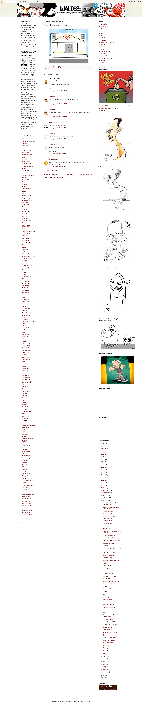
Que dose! (106, 635)
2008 (103, 675)
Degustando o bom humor (110, 584)
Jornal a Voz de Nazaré (110, 538)
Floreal (24, 306)
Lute (23, 384)
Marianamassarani (28, 389)
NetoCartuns (26, 407)
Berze (24, 191)
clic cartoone (26, 267)
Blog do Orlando (27, 200)
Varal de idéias (26, 496)
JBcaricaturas (26, 343)
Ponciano (25, 436)
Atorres (24, 177)
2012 (103, 480)
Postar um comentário (53, 170)
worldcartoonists (27, 514)
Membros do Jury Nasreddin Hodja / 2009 (111, 615)
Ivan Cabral (25, 336)
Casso (103, 38)
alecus (24, 157)
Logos (24, 373)
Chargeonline (26, 254)
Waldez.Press (26, 501)
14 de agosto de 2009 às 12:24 (58, 91)
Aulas (104, 653)
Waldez (51, 123)
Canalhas (105, 546)
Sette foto (25, 464)
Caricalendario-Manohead (27, 225)
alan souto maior (27, 155)
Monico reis (25, 405)
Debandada (106, 528)
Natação (105, 650)
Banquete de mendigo (109, 552)
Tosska (24, 483)
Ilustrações (104, 24)
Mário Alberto (26, 391)
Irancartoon (25, 334)
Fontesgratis (26, 308)
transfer (103, 60)
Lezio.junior (25, 370)
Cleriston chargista (28, 265)
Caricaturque (26, 233)
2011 (103, 483)
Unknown (52, 160)
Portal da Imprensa (28, 439)
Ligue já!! (105, 586)
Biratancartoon (26, 195)
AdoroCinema (26, 150)
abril (104, 664)
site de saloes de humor (108, 42)
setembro (106, 498)
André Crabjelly (27, 164)
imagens (103, 33)
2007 (103, 678)
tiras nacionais (26, 480)
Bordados (25, 209)
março (105, 667)
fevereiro (105, 669)
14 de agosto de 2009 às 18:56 (58, 154)
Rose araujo (26, 445)
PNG (23, 432)
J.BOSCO (52, 97)
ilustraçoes (25, 330)
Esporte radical (107, 514)
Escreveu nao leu (108, 573)
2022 (103, 454)
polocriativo (25, 434)
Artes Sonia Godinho (28, 173)
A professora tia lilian (28, 141)
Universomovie (26, 492)
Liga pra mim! (107, 578)
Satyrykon (25, 460)
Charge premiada (108, 526)
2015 (103, 472)
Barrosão (25, 186)
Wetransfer (25, 508)
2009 (103, 488)
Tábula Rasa (26, 474)
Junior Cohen (26, 357)
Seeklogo (25, 462)
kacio (23, 361)
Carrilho (24, 236)
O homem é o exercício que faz (112, 560)
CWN (102, 63)
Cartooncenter (26, 242)
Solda (24, 471)
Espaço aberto (26, 283)
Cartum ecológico (108, 619)
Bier (23, 193)
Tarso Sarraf (104, 26)
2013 (103, 477)
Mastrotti (24, 395)
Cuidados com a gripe (109, 576)
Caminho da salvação (109, 602)
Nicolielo (25, 409)
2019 (103, 462)
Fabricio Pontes (27, 292)
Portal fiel (25, 441)
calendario (104, 44)
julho (104, 656)
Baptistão (25, 184)
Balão (24, 182)
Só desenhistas (27, 467)
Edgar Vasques (26, 276)
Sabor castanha (107, 630)
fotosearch (25, 310)
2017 (103, 467)
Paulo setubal (26, 427)
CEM (23, 251)
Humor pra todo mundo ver (111, 581)
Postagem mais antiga (85, 174)
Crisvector (25, 270)
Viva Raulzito (107, 568)
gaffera (75, 701)
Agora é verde (107, 565)
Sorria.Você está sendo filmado (112, 540)
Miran (24, 402)
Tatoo (104, 612)
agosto (105, 500)
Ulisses (24, 489)
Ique (23, 332)
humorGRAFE (105, 56)
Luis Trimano (26, 379)
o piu (23, 414)
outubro (105, 495)
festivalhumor (26, 299)
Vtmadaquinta (26, 498)
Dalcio (24, 272)
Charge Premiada (108, 523)
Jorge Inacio (26, 350)
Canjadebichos (26, 220)
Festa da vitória (107, 558)
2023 (103, 451)
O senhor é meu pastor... (110, 604)
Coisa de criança (108, 511)
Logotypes (25, 375)
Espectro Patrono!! (108, 543)
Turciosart (25, 487)
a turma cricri (26, 143)
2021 (103, 457)
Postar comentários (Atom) (57, 177)
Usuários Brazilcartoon (29, 494)
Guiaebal (25, 320)
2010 (103, 485)
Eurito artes (25, 288)
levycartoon (25, 368)
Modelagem (106, 648)
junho (105, 659)
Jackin (24, 341)
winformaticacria (27, 510)
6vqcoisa (25, 139)
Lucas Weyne (26, 377)
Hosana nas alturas (108, 555)
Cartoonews (26, 245)
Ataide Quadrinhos (28, 175)
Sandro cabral (26, 455)
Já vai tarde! (106, 645)
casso (24, 247)
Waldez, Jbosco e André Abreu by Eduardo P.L (112, 508)
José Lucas (25, 352)
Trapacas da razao (28, 485)
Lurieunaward (26, 382)
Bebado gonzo (26, 189)
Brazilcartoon (26, 211)
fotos (102, 29)
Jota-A (24, 355)
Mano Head (25, 386)
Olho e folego (26, 418)
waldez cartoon (105, 51)
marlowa (24, 393)
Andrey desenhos (27, 166)
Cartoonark (25, 238)
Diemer (24, 274)
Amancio (25, 159)
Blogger (89, 701)
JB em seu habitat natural (110, 632)
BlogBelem (25, 202)
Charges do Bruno (27, 258)
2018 (103, 464)
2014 (103, 475)
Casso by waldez (108, 589)
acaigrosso (25, 145)
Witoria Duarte (26, 512)
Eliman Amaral (26, 279)
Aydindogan (26, 180)
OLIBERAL (25, 420)
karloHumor (25, 364)
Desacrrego (106, 597)
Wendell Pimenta (27, 505)
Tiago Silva (25, 478)
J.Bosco (24, 339)
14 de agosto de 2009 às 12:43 (58, 104)
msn (104, 610)
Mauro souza (26, 398)
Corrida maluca (107, 521)
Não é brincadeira (108, 643)
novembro (106, 493)
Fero (23, 297)
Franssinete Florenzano (29, 313)
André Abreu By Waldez (110, 622)
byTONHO (52, 134)
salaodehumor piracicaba (26, 452)
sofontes (24, 469)
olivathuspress (26, 423)
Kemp (24, 366)
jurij (102, 35)
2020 (103, 459)
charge (54, 68)
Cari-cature (25, 223)
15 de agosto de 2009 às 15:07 (58, 166)
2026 (103, 444)
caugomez (25, 249)
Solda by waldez (108, 599)
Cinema (24, 261)
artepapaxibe (26, 170)
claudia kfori (26, 263)
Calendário (25, 218)
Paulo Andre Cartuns (28, 425)
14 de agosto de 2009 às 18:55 (58, 139)
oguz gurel (104, 53)
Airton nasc (25, 152)
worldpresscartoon (106, 58)
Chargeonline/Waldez (28, 256)
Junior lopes (26, 359)
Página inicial (69, 174)
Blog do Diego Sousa (28, 198)
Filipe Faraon (26, 301)
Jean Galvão (26, 346)
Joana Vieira (26, 348)
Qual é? (105, 594)
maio (104, 661)
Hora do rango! (107, 627)
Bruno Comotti (26, 214)
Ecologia (105, 591)
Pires (23, 429)
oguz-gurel (25, 416)
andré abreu (52, 78)
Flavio (24, 304)
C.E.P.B (24, 216)
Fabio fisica (25, 290)
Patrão (105, 563)
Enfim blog (25, 281)
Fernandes (25, 295)
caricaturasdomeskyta (28, 231)
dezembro (106, 490)
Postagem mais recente (51, 174)
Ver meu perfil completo (28, 131)
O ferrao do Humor (27, 411)
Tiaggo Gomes (26, 476)
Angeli (24, 168)
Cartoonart (25, 240)
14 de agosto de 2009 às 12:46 (58, 117)
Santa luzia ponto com (29, 458)
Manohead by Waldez (109, 535)
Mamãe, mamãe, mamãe (110, 624)
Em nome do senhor (109, 607)
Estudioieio (25, 286)
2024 (103, 449)
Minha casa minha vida (110, 637)
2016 (103, 470)
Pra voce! (105, 571)
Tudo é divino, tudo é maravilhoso (109, 517)
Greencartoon (26, 317)
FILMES (103, 40)
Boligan (24, 207)
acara (24, 148)
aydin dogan (104, 31)
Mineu (24, 400)
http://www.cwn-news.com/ (27, 326)
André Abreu (26, 161)
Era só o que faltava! (109, 640)
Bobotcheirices (26, 204)
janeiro (105, 672)
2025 (103, 446)
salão (102, 47)
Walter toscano (26, 503)
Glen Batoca (26, 315)
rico (23, 443)
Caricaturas (25, 229)
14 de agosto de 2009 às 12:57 (58, 128)
